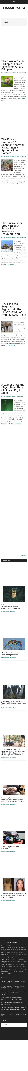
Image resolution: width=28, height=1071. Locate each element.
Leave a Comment (21, 72)
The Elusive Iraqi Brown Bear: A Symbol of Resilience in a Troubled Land (11, 228)
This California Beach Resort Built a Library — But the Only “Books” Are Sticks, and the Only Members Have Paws (13, 1009)
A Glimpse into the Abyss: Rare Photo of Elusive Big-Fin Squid (12, 388)
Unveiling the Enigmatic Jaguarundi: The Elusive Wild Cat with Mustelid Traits (13, 309)
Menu (15, 2)
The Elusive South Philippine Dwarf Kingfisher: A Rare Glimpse (12, 65)
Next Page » (24, 555)
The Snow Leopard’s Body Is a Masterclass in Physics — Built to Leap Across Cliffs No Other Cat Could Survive (13, 992)
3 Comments (20, 396)
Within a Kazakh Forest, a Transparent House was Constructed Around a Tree (10, 606)
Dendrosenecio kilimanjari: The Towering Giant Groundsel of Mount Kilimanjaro (13, 703)
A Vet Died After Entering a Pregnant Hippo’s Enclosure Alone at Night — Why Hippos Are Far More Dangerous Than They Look (13, 752)
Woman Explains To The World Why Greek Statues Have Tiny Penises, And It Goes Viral (13, 895)
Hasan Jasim (14, 8)
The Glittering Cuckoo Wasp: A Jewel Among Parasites (11, 654)
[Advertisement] (14, 44)
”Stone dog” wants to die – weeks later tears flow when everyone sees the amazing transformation (13, 799)
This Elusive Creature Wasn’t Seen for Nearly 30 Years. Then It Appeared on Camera (12, 146)
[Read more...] (20, 184)
